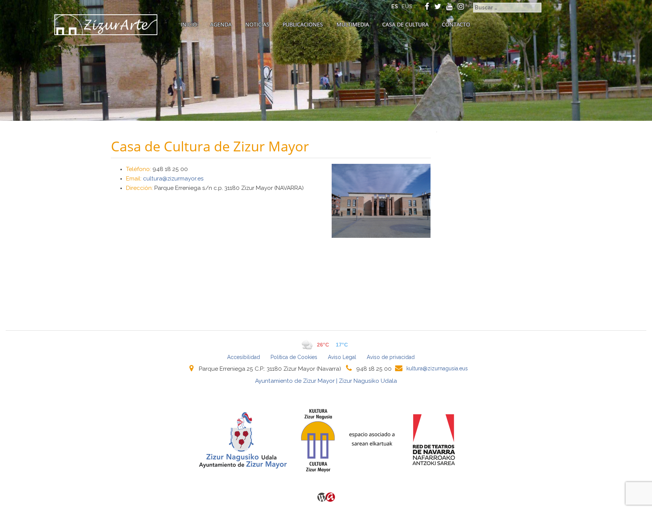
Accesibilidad (243, 357)
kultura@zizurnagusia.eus (437, 368)
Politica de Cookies (294, 357)
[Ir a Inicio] (105, 24)
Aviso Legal (342, 357)
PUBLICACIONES (303, 24)
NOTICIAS (257, 24)
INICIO (189, 24)
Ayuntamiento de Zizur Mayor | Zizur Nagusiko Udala (326, 380)
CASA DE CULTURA (405, 24)
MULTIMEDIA (353, 24)
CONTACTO (456, 24)
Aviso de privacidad (391, 357)
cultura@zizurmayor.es (173, 178)
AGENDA (221, 24)
